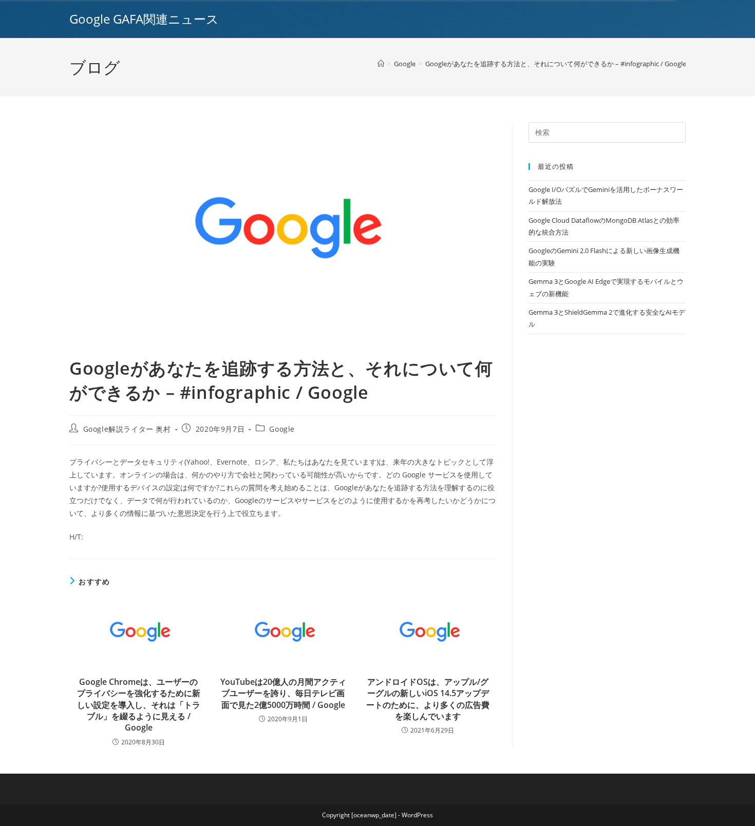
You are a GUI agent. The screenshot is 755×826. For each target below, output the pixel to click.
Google (282, 429)
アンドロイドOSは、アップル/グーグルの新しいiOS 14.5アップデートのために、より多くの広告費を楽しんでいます (427, 699)
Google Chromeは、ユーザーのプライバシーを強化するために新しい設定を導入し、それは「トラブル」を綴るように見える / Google (138, 705)
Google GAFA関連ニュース (144, 18)
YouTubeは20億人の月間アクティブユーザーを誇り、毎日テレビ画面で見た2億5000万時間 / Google (283, 693)
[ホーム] (381, 63)
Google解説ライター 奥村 (127, 429)
